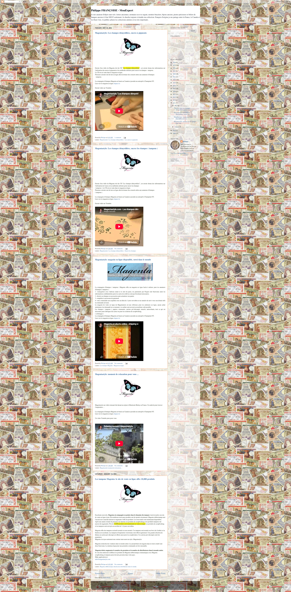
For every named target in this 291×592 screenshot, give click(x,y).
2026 (174, 62)
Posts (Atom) (106, 578)
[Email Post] (124, 137)
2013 (174, 100)
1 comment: (118, 137)
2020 (174, 80)
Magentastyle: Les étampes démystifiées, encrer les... (182, 113)
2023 (174, 71)
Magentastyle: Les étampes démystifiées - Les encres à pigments (119, 140)
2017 (174, 89)
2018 (174, 86)
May (176, 106)
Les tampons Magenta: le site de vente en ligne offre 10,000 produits (125, 479)
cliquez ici (117, 83)
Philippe (185, 141)
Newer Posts (100, 573)
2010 (174, 130)
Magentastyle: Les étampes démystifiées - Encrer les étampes (118, 251)
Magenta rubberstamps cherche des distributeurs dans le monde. (118, 567)
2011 (174, 103)
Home (130, 573)
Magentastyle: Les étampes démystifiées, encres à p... (182, 109)
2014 (174, 97)
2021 (174, 77)
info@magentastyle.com (102, 559)
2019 (174, 83)
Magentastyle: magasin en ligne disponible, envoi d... (183, 118)
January (177, 127)
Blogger (156, 586)
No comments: (118, 249)
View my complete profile (178, 153)
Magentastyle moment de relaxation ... (111, 468)
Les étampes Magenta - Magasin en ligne (112, 366)
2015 (174, 94)
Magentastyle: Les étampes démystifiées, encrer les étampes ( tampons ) (126, 148)
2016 (174, 91)
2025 (174, 65)
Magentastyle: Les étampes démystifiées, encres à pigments (121, 32)
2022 (174, 74)
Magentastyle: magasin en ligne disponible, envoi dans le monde (123, 259)
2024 (174, 68)
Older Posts (160, 573)
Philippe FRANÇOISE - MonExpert (112, 10)
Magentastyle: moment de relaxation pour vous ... (117, 374)
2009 (174, 133)
